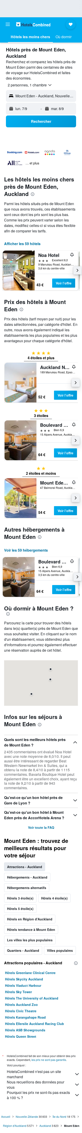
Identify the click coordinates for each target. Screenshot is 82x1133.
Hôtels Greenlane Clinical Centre (30, 972)
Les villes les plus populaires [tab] (30, 940)
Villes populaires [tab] (60, 950)
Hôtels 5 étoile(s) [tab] (20, 908)
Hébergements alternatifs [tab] (26, 887)
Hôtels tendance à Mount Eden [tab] (31, 929)
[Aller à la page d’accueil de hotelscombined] (33, 24)
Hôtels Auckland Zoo (21, 1004)
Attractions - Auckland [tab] (24, 866)
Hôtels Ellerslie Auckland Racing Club (34, 1023)
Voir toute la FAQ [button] (41, 827)
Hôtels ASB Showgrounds (25, 1030)
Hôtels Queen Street (20, 1036)
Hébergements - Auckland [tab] (27, 877)
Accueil (5, 1116)
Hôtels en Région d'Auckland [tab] (29, 919)
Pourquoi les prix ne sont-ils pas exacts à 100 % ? (38, 1095)
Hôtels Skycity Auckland (24, 979)
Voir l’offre (64, 283)
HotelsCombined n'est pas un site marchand (34, 1074)
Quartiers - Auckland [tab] (23, 950)
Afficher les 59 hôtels (22, 243)
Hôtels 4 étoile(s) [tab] (54, 898)
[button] (8, 24)
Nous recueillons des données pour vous (35, 1084)
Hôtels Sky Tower (18, 992)
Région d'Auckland (14, 1126)
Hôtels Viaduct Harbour (23, 985)
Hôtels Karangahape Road (25, 1017)
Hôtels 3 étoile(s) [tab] (20, 898)
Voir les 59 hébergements (26, 550)
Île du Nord (59, 1116)
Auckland (45, 1126)
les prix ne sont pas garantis (48, 1060)
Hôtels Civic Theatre (20, 1011)
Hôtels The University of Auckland (31, 998)
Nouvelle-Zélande (27, 1116)
